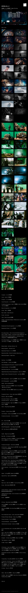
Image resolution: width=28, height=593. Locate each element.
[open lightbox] (8, 32)
